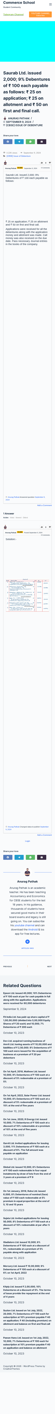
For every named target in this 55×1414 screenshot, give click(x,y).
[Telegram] (19, 141)
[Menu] (50, 4)
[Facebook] (7, 141)
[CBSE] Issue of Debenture (24, 125)
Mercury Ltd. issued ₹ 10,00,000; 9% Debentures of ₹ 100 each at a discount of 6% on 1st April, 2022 (26, 1269)
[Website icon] (27, 942)
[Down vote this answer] (50, 527)
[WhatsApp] (30, 141)
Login (27, 841)
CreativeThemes (11, 1368)
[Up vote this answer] (42, 527)
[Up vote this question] (42, 163)
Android (33, 929)
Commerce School (19, 2)
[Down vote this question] (50, 163)
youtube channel (24, 925)
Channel (19, 14)
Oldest (25, 518)
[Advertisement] (27, 201)
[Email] (41, 141)
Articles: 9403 (27, 948)
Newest (18, 518)
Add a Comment (44, 505)
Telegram (8, 14)
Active (5, 518)
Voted (12, 518)
